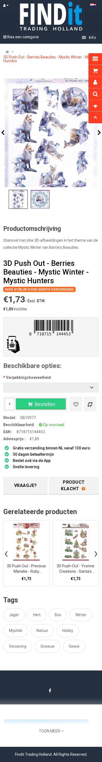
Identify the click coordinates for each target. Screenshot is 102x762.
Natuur (42, 630)
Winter (80, 615)
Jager (14, 615)
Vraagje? (25, 485)
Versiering (17, 646)
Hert (37, 615)
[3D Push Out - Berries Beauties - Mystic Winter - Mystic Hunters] (51, 132)
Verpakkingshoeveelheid (28, 377)
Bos (58, 615)
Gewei (74, 646)
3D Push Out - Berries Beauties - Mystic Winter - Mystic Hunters (49, 59)
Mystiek (15, 630)
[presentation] (6, 553)
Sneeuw (48, 646)
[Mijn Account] (8, 5)
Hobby (67, 630)
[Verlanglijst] (76, 404)
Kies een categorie (23, 37)
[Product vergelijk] (90, 404)
